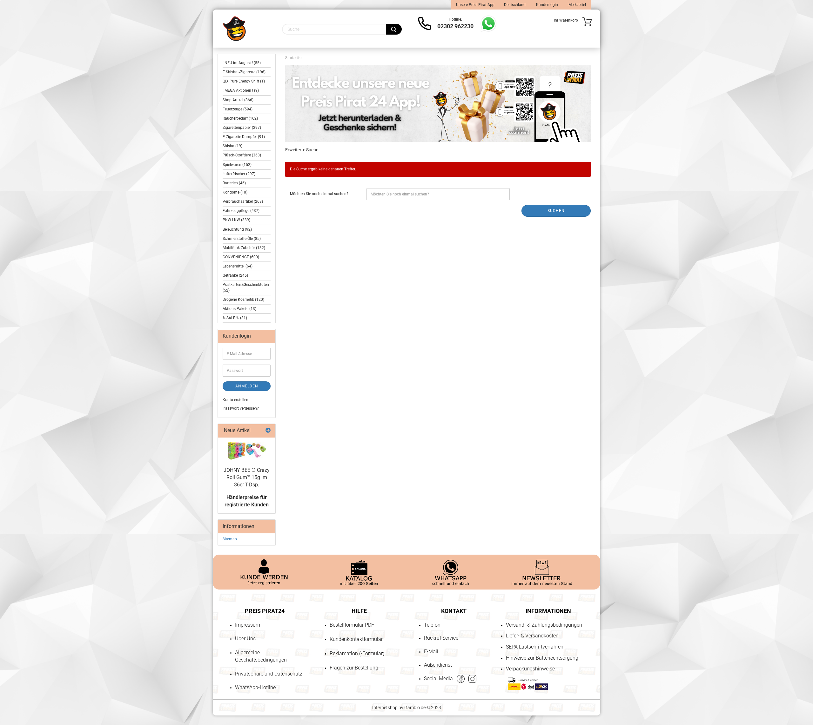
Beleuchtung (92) (237, 229)
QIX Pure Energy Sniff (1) (244, 81)
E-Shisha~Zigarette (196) (244, 72)
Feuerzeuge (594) (237, 109)
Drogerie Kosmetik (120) (243, 299)
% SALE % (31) (235, 318)
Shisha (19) (232, 146)
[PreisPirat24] (234, 29)
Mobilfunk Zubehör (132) (244, 248)
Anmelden (246, 386)
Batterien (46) (234, 183)
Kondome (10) (235, 192)
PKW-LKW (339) (236, 220)
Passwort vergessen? (241, 408)
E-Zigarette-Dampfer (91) (244, 137)
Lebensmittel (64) (237, 266)
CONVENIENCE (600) (241, 257)
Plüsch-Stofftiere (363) (242, 155)
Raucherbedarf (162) (240, 118)
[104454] (247, 451)
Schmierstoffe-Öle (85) (242, 238)
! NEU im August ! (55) (242, 63)
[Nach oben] (17, 683)
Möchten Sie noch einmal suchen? (319, 194)
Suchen (556, 210)
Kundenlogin (546, 5)
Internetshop (385, 707)
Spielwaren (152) (237, 164)
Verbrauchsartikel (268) (243, 201)
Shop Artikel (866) (238, 100)
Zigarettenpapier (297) (242, 127)
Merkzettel (577, 5)
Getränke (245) (235, 275)
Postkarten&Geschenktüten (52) (246, 287)
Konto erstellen (235, 400)
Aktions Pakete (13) (239, 308)
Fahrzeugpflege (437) (241, 210)
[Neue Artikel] (268, 430)
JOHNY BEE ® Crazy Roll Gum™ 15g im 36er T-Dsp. (247, 477)
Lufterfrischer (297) (239, 174)
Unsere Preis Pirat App (475, 5)
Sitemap (230, 539)
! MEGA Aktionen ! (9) (241, 90)
